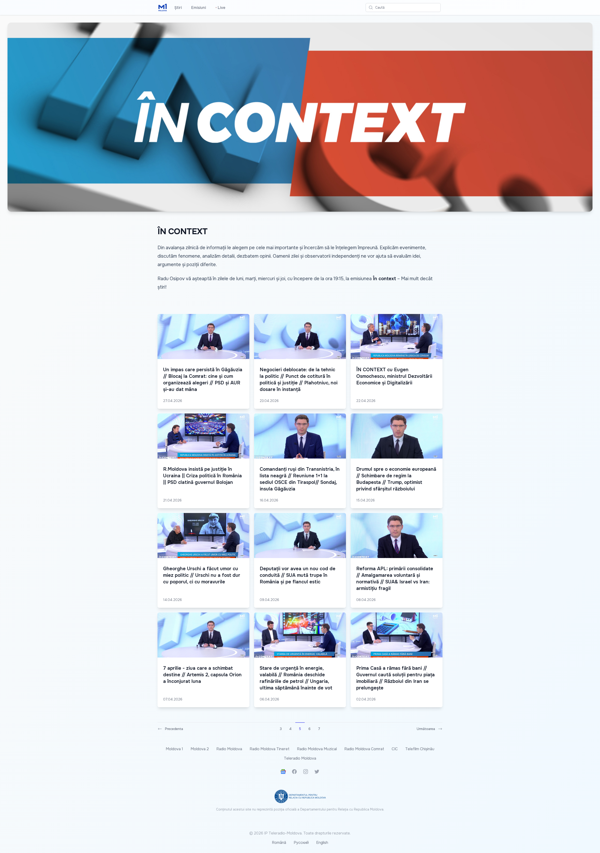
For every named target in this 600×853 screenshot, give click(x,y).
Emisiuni (198, 7)
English (322, 842)
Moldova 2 (200, 748)
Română (279, 842)
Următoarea (426, 729)
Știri (178, 7)
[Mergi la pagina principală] (163, 7)
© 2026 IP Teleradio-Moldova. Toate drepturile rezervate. (300, 833)
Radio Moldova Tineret (269, 748)
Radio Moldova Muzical (317, 748)
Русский (301, 842)
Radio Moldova (229, 748)
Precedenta (174, 729)
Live (220, 7)
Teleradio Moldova (300, 758)
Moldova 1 (174, 748)
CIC (395, 748)
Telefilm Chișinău (419, 748)
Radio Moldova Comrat (364, 748)
